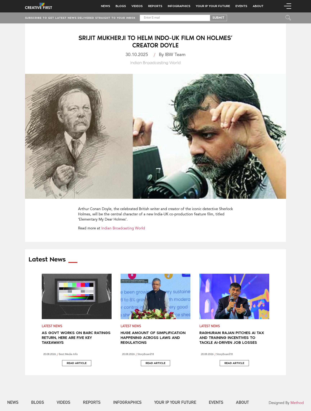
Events (241, 6)
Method (297, 403)
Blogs (121, 6)
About (258, 6)
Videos (137, 6)
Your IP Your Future (213, 6)
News (105, 6)
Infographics (179, 6)
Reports (155, 6)
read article (77, 363)
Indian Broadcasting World (122, 228)
